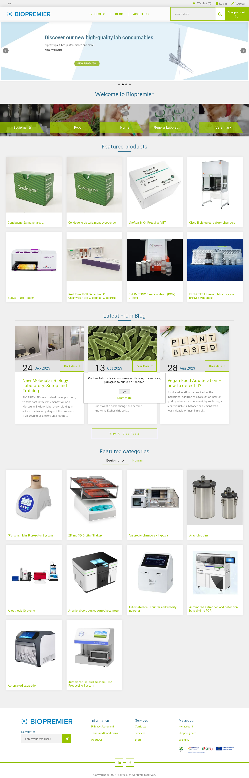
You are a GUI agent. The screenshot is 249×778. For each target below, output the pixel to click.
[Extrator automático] (34, 648)
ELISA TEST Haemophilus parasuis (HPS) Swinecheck (212, 296)
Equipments (23, 127)
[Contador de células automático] (155, 573)
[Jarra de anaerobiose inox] (215, 498)
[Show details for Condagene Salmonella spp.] (34, 185)
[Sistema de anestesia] (34, 573)
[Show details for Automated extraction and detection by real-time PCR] (215, 573)
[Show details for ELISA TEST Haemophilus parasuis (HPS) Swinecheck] (215, 260)
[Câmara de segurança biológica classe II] (215, 185)
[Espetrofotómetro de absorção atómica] (94, 573)
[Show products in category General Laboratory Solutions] (174, 120)
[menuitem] (109, 726)
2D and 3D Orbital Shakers (85, 535)
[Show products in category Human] (124, 120)
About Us (97, 739)
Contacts (140, 726)
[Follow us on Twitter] (119, 762)
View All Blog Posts (124, 433)
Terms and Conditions (104, 733)
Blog (138, 739)
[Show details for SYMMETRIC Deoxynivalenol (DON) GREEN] (155, 260)
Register (240, 3)
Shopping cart (236, 14)
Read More (70, 366)
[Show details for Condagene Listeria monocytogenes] (94, 185)
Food (77, 127)
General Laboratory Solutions (172, 127)
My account (186, 726)
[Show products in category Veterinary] (224, 120)
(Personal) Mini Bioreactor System (30, 535)
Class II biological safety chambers (212, 222)
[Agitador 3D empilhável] (94, 498)
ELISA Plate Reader (21, 298)
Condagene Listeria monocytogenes (92, 222)
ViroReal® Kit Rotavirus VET (147, 222)
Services (140, 733)
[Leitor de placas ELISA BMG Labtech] (34, 260)
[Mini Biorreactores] (34, 498)
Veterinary (223, 127)
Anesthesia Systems (21, 610)
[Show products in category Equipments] (25, 120)
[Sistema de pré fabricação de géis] (94, 648)
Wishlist (184, 739)
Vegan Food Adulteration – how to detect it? (194, 383)
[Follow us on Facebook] (130, 762)
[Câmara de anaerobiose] (155, 498)
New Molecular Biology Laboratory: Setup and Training (45, 385)
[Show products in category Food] (75, 120)
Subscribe (66, 738)
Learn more (124, 397)
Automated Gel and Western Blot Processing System (90, 683)
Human (125, 127)
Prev (6, 51)
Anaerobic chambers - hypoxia (148, 535)
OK (124, 391)
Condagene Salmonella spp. (26, 222)
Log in (223, 3)
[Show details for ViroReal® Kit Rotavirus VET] (155, 185)
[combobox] (193, 13)
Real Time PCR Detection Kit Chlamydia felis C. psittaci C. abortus (92, 296)
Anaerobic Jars (199, 535)
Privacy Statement (102, 726)
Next (243, 51)
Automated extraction (22, 685)
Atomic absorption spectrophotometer (94, 610)
